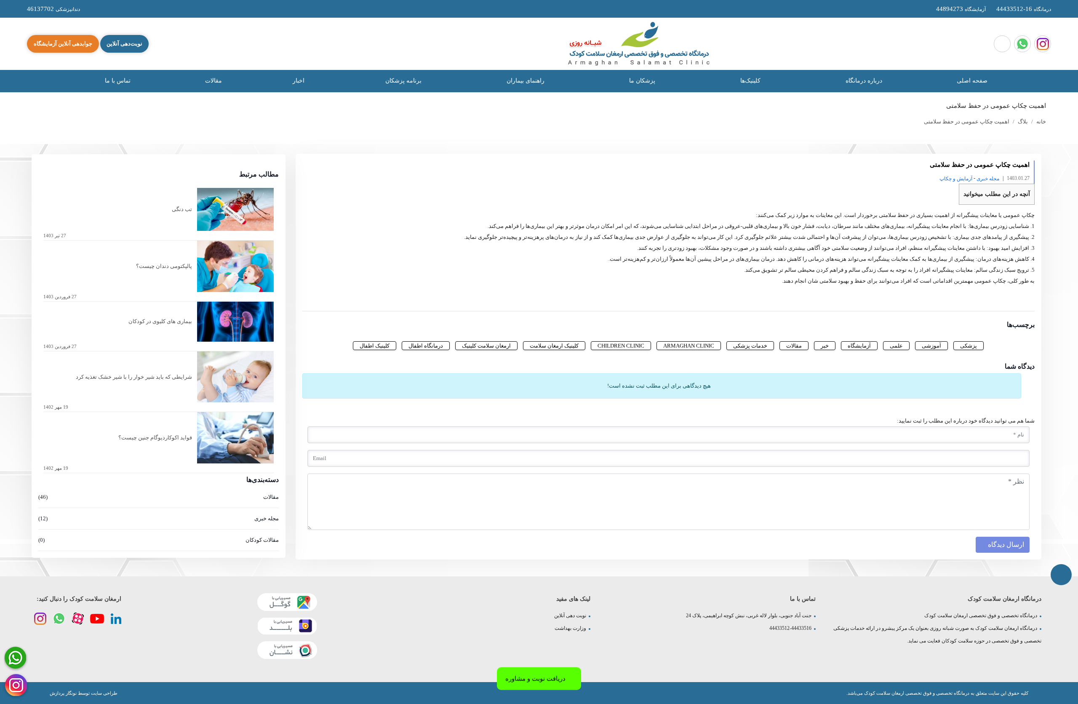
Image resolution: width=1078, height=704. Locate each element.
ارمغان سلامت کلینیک (486, 346)
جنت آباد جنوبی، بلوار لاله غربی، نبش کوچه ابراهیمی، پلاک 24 (748, 615)
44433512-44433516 (790, 628)
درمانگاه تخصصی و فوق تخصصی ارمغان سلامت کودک (980, 615)
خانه (1041, 121)
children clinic (621, 346)
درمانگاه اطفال (425, 346)
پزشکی (968, 346)
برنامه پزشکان (403, 81)
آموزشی (931, 346)
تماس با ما (117, 81)
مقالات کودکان (158, 540)
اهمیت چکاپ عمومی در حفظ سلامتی (966, 121)
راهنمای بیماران (524, 81)
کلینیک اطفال (375, 346)
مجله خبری (988, 179)
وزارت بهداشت (570, 628)
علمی (896, 346)
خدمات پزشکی (750, 346)
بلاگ (1023, 121)
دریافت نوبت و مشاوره (535, 677)
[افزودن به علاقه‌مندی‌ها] (345, 298)
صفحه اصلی (972, 81)
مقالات (213, 81)
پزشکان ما (641, 81)
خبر (825, 346)
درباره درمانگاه (863, 81)
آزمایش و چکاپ (955, 179)
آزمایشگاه (859, 346)
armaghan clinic (688, 346)
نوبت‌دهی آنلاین (124, 43)
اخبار (298, 81)
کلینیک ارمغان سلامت (554, 346)
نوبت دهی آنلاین (570, 615)
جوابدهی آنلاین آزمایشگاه (63, 43)
